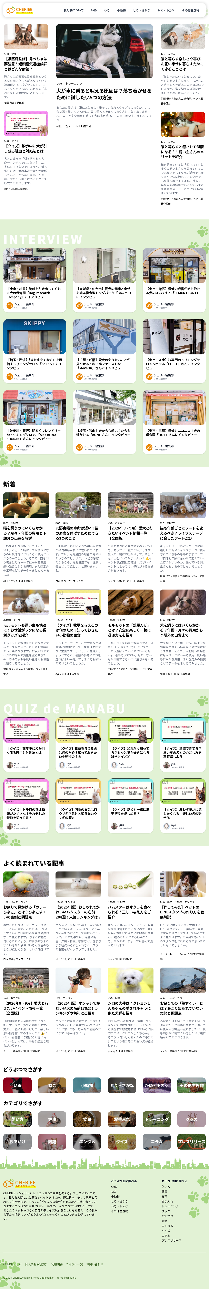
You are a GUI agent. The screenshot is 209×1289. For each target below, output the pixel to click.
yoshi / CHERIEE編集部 (120, 1051)
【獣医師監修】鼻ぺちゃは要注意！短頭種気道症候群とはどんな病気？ (25, 63)
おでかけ (120, 523)
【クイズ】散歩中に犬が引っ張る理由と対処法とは (25, 148)
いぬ (94, 10)
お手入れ (167, 1201)
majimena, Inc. (68, 1277)
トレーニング (73, 83)
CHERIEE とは (12, 1264)
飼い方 (14, 523)
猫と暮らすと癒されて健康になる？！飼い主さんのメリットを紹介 (182, 151)
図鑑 (117, 998)
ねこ (107, 10)
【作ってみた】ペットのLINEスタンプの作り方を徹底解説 (182, 912)
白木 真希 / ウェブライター (70, 581)
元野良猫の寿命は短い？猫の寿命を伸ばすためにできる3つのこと (77, 533)
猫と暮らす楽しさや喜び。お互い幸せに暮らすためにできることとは (182, 63)
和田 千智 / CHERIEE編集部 (73, 126)
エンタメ (70, 902)
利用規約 (57, 1264)
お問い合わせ (94, 1264)
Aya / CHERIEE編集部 (67, 673)
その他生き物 (190, 10)
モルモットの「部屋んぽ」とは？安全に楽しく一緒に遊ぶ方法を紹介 (129, 630)
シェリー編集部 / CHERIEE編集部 (126, 581)
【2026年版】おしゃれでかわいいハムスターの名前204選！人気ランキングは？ (78, 912)
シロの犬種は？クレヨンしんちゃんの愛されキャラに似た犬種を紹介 (129, 1008)
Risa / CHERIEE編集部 (120, 959)
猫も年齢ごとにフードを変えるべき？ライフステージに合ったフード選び (181, 533)
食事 (164, 1196)
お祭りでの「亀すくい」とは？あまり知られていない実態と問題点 (181, 1008)
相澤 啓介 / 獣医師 (14, 102)
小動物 (121, 10)
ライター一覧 (74, 1264)
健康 (13, 53)
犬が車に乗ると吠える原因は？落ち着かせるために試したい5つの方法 (104, 94)
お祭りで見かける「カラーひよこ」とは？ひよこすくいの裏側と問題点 (24, 912)
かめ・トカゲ (166, 10)
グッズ (16, 620)
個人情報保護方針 (36, 1264)
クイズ (15, 140)
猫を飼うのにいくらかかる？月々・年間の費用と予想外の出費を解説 (24, 533)
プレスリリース (171, 1240)
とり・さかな (141, 10)
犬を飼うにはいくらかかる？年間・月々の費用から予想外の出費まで (181, 630)
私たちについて (74, 10)
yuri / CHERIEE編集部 (16, 188)
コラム (172, 53)
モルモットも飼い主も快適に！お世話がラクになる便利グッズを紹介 (24, 630)
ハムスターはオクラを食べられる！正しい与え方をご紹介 (129, 912)
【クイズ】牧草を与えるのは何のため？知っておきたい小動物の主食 (77, 630)
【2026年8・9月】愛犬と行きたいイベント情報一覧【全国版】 (130, 533)
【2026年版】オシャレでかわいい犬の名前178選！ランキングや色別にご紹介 (78, 1008)
